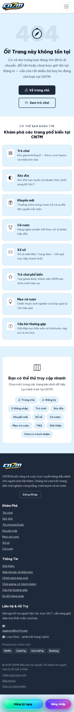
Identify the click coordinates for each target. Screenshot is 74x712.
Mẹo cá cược (21, 425)
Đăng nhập (21, 408)
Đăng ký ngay (23, 704)
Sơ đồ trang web (13, 596)
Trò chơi (40, 408)
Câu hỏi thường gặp (15, 590)
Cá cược (55, 417)
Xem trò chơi (39, 103)
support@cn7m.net (15, 630)
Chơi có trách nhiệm (37, 434)
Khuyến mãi (20, 417)
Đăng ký (50, 400)
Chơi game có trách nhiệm (19, 584)
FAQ (39, 425)
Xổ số (38, 417)
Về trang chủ (39, 90)
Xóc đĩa (58, 408)
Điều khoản (9, 681)
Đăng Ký (9, 494)
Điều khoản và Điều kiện (17, 572)
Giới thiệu (55, 425)
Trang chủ (28, 400)
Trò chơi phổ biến (13, 525)
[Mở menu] (66, 6)
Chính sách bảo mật (15, 578)
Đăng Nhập (30, 494)
